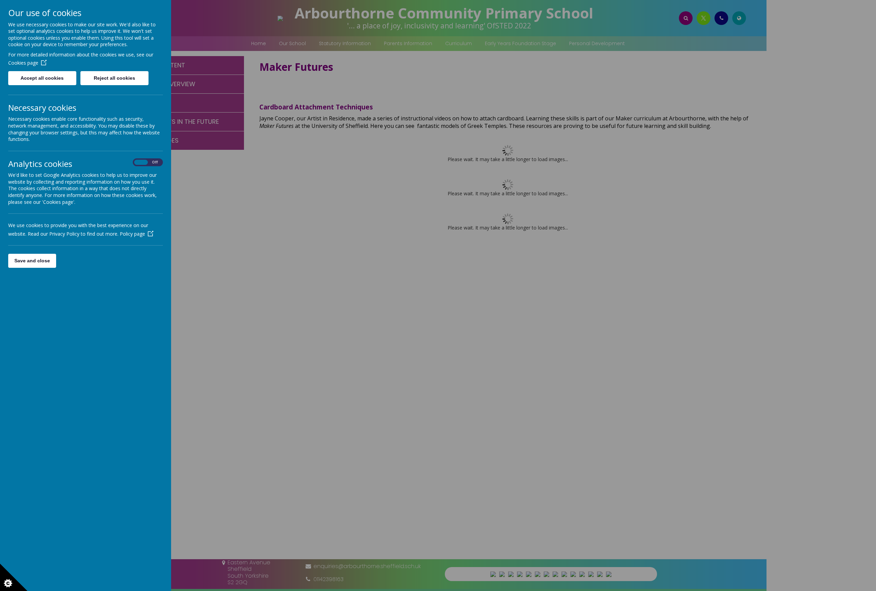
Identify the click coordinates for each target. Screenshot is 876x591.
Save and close (32, 260)
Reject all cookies (114, 78)
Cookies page (23, 63)
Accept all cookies (42, 78)
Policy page (132, 234)
